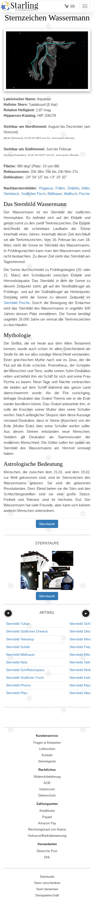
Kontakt (47, 755)
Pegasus (46, 188)
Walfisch (70, 194)
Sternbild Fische (17, 303)
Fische (84, 194)
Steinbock (11, 194)
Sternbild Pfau (16, 693)
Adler (85, 188)
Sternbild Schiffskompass (25, 670)
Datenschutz (47, 795)
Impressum (47, 789)
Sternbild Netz (16, 662)
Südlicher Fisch (33, 194)
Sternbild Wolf (80, 670)
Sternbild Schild (18, 647)
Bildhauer (54, 194)
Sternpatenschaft (47, 895)
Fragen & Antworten (47, 742)
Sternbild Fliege (81, 647)
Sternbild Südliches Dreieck (27, 631)
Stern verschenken (47, 883)
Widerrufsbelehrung (47, 776)
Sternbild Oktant (81, 631)
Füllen (60, 188)
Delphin (73, 188)
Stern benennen (47, 889)
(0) (72, 6)
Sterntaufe (47, 524)
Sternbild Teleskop (20, 639)
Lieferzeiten (47, 749)
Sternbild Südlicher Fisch (25, 677)
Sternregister (47, 761)
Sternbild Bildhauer (20, 654)
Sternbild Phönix (18, 685)
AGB (47, 783)
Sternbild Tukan (18, 624)
